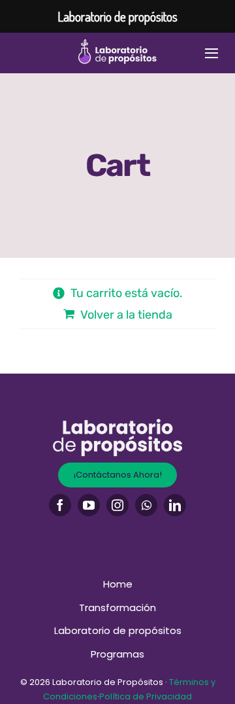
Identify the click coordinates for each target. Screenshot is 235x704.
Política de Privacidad (145, 696)
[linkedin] (175, 505)
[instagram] (117, 505)
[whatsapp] (146, 505)
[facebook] (60, 505)
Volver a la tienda (126, 315)
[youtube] (89, 505)
